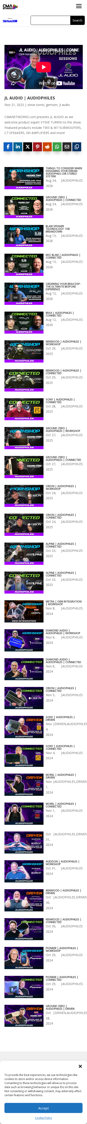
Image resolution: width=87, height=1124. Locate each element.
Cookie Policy (43, 1118)
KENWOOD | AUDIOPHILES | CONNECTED (63, 372)
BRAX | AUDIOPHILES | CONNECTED (60, 314)
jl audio (64, 105)
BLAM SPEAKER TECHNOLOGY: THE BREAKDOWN (58, 229)
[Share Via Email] (66, 146)
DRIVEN (60, 724)
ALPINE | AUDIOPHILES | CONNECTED (61, 545)
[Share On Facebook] (8, 146)
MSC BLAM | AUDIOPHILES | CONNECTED (63, 256)
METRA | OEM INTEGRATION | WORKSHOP (64, 603)
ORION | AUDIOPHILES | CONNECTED (61, 516)
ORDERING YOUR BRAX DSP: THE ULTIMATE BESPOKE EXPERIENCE (63, 287)
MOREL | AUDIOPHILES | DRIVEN (61, 776)
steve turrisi (35, 105)
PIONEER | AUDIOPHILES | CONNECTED (62, 978)
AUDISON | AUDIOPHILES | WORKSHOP (63, 863)
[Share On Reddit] (47, 146)
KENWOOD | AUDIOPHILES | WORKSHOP (63, 343)
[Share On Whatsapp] (57, 146)
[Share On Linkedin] (17, 146)
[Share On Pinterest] (37, 146)
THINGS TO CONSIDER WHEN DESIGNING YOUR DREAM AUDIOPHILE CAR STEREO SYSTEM (64, 172)
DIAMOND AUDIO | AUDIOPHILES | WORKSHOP (63, 632)
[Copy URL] (76, 146)
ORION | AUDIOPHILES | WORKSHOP (61, 487)
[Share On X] (27, 146)
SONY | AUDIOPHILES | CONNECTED (60, 401)
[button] (80, 1066)
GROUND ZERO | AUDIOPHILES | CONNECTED (63, 198)
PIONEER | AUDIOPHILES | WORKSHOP (62, 949)
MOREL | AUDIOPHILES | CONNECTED (61, 805)
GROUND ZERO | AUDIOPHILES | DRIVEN (60, 1007)
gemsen (52, 105)
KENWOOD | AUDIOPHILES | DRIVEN (63, 892)
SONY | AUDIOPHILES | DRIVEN (60, 718)
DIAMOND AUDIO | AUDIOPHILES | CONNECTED (63, 661)
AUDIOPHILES (72, 180)
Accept (43, 1108)
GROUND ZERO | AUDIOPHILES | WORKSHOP (63, 429)
